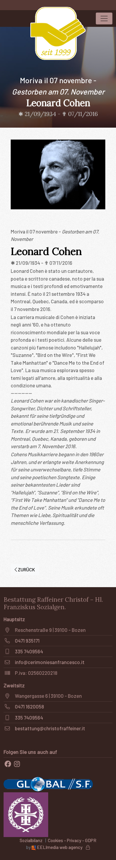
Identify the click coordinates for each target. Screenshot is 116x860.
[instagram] (17, 764)
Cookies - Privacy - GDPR (72, 840)
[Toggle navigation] (104, 18)
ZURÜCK (26, 569)
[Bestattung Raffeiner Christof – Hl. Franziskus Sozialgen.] (58, 33)
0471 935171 (27, 641)
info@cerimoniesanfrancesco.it (49, 662)
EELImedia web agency (59, 847)
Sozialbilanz (31, 840)
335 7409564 (29, 651)
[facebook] (8, 764)
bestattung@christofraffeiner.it (50, 728)
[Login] (88, 847)
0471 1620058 (29, 706)
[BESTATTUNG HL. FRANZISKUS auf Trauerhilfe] (26, 814)
